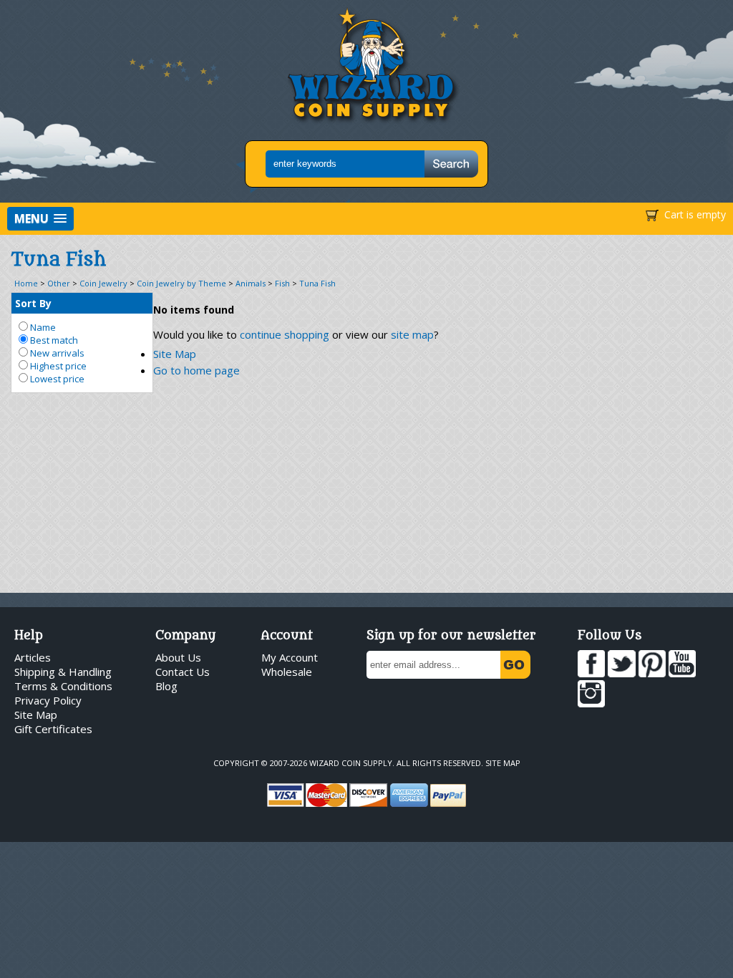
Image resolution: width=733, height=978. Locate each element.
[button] (40, 219)
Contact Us (182, 671)
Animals (251, 283)
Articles (32, 657)
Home (26, 283)
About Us (178, 657)
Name (42, 327)
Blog (166, 686)
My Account (289, 657)
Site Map (174, 354)
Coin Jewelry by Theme (181, 283)
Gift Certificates (53, 729)
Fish (282, 283)
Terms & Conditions (63, 686)
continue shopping (284, 334)
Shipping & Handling (63, 671)
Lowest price (56, 378)
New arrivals (56, 353)
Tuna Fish (317, 283)
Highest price (57, 365)
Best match (53, 340)
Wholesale (286, 671)
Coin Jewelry (103, 283)
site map (412, 334)
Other (58, 283)
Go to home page (196, 370)
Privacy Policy (48, 700)
